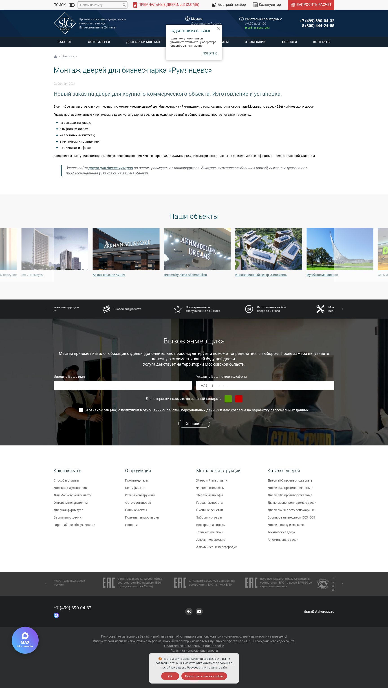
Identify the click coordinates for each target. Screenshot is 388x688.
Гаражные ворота (209, 502)
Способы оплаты (66, 480)
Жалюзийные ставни (211, 480)
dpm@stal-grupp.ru (319, 611)
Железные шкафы (209, 495)
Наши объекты (136, 510)
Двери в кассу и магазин (286, 525)
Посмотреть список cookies (204, 676)
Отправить (194, 424)
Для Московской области (73, 495)
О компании (255, 42)
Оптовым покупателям (71, 502)
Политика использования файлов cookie (194, 646)
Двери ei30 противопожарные (290, 488)
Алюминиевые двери (283, 539)
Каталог (65, 42)
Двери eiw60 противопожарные (291, 510)
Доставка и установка (70, 488)
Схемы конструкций (140, 495)
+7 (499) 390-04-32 (317, 20)
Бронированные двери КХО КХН (291, 517)
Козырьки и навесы (210, 525)
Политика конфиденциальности (194, 650)
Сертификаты (135, 488)
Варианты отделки (67, 517)
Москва (197, 18)
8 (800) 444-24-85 (318, 25)
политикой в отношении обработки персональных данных (170, 410)
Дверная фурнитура (68, 510)
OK (170, 676)
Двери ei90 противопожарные (290, 495)
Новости (289, 42)
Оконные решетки (209, 510)
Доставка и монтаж (143, 42)
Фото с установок (138, 502)
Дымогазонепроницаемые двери (292, 502)
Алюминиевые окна (210, 539)
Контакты (321, 42)
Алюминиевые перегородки (216, 547)
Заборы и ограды (209, 517)
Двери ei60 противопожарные (290, 480)
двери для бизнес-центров (110, 168)
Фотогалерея (99, 42)
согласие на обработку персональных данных (270, 410)
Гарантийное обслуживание (74, 525)
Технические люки (209, 532)
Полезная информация (142, 517)
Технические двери (281, 532)
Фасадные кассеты (210, 488)
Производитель (136, 480)
